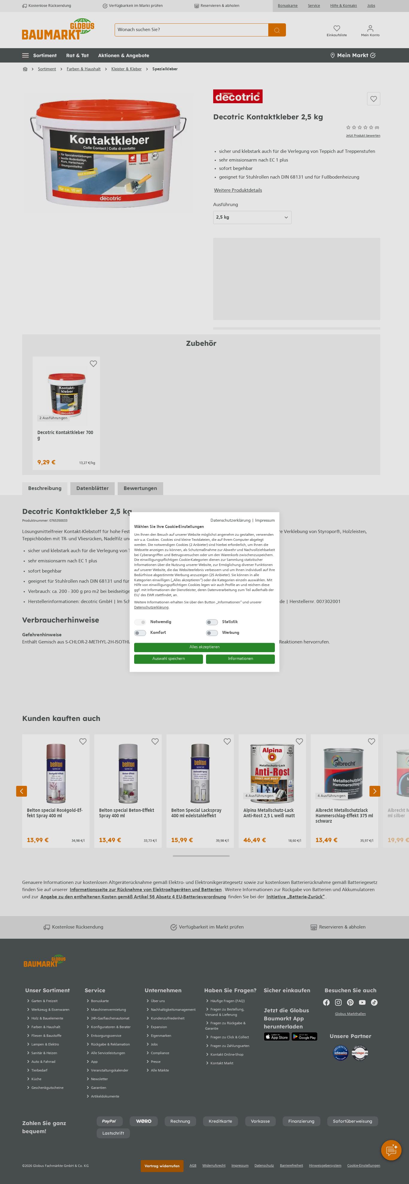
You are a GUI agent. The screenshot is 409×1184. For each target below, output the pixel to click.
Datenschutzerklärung (230, 521)
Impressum (265, 521)
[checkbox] (140, 622)
